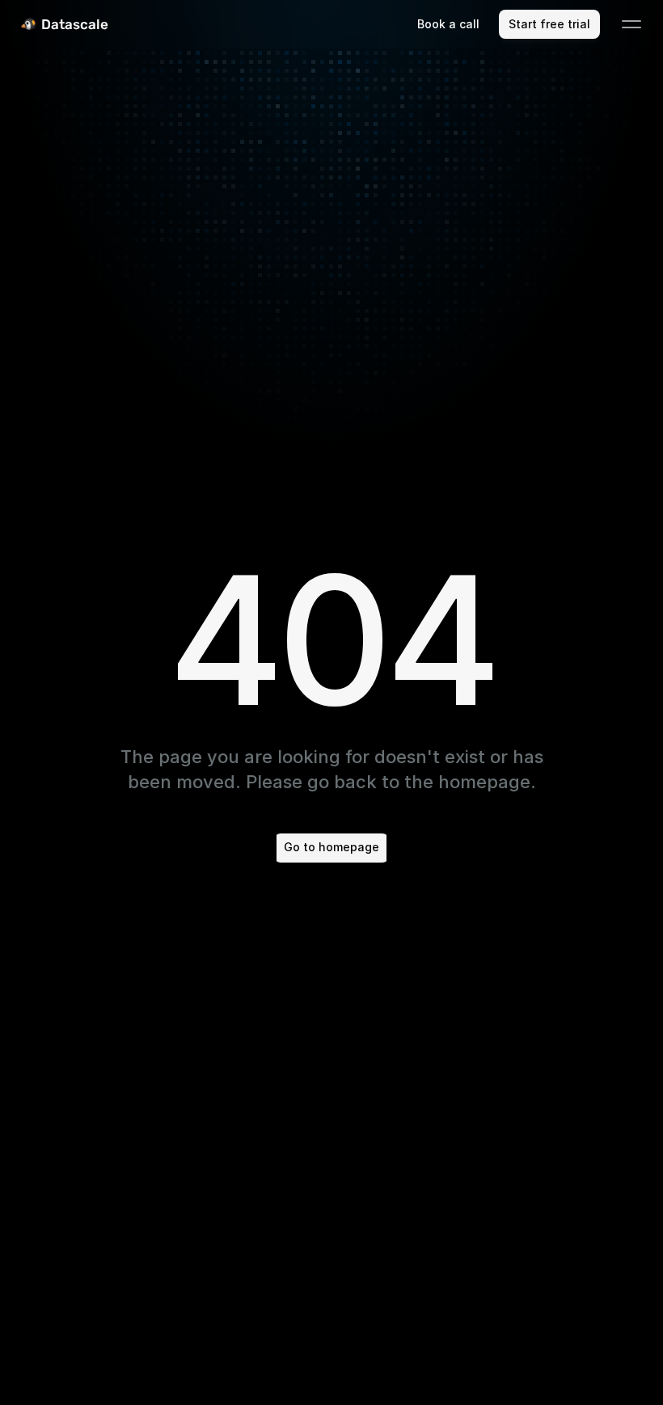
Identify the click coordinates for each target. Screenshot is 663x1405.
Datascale (74, 24)
